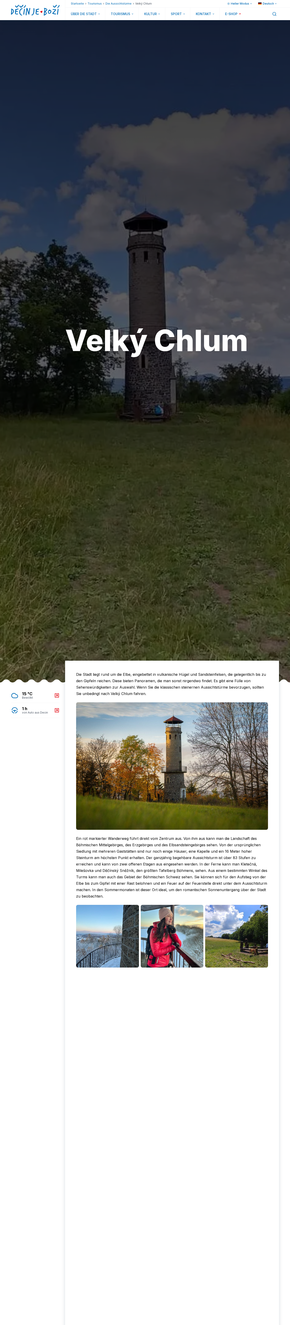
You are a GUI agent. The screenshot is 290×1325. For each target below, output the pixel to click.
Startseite (77, 3)
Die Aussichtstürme (118, 3)
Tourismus (95, 3)
